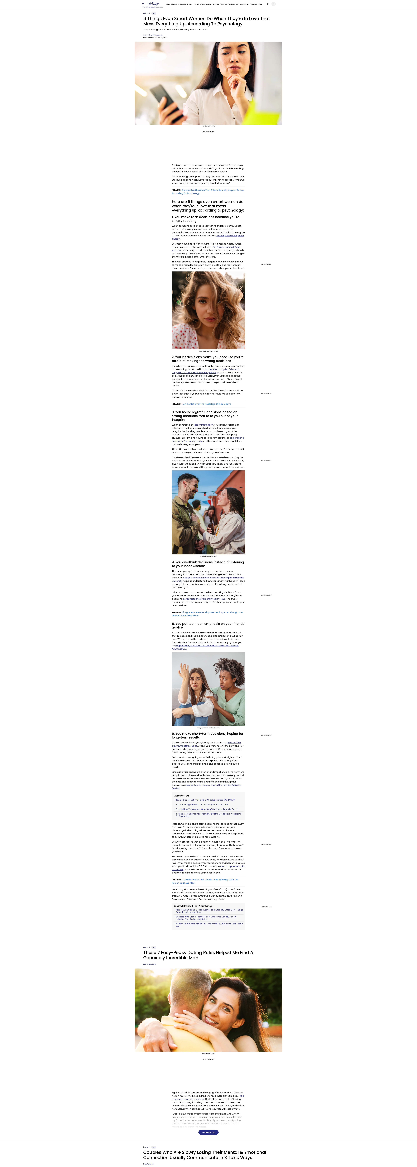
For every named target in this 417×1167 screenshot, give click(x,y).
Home (145, 13)
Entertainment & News (209, 4)
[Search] (268, 3)
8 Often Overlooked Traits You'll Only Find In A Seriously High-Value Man (209, 925)
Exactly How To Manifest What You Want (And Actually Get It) (207, 809)
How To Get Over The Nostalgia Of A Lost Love (206, 403)
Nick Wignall (148, 1164)
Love (168, 4)
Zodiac (174, 4)
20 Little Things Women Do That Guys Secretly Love (202, 804)
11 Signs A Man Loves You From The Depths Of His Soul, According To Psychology (209, 815)
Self (190, 4)
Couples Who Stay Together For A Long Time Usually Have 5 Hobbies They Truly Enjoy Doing (206, 918)
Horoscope (183, 4)
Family (196, 4)
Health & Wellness (227, 4)
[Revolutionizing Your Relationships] (153, 4)
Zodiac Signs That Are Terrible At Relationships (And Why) (205, 800)
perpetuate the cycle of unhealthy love (203, 598)
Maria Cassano (149, 964)
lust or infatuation (203, 424)
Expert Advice (256, 4)
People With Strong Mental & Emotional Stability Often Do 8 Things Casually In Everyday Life (209, 911)
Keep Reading (208, 1132)
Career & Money (242, 4)
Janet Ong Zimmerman (153, 35)
